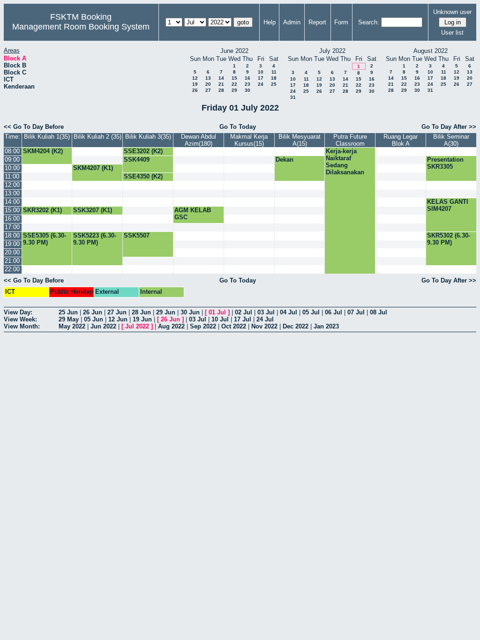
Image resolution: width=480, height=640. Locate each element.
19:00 (12, 243)
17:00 (12, 227)
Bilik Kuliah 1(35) (47, 136)
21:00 (12, 260)
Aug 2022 (171, 326)
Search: (368, 22)
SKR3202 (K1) (42, 210)
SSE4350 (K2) (143, 176)
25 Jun (68, 312)
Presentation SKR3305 (445, 163)
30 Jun (190, 312)
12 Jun (118, 319)
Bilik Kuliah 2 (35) (97, 136)
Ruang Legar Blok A (400, 140)
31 (293, 97)
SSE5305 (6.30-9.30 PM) (44, 239)
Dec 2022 (295, 326)
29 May (69, 319)
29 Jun (165, 312)
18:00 (12, 235)
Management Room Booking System (81, 26)
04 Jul (288, 312)
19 (195, 84)
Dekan (284, 159)
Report (317, 22)
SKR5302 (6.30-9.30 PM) (448, 239)
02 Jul (243, 312)
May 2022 (72, 326)
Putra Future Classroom (350, 140)
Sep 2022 (203, 326)
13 (208, 78)
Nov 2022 (264, 326)
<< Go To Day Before (34, 126)
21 (221, 84)
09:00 (12, 159)
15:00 (12, 210)
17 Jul (242, 319)
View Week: (20, 319)
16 (247, 78)
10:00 (12, 167)
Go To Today (237, 126)
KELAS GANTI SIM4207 (447, 205)
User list (452, 32)
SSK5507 (137, 235)
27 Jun (117, 312)
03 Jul (266, 312)
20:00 (12, 252)
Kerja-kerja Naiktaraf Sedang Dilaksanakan (345, 162)
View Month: (22, 326)
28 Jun (141, 312)
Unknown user (452, 11)
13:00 (12, 193)
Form (341, 22)
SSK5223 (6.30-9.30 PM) (94, 239)
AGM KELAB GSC (192, 214)
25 (274, 84)
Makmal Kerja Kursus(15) (249, 140)
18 (274, 78)
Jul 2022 (137, 326)
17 (260, 78)
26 (195, 90)
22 (234, 84)
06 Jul (333, 312)
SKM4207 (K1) (93, 167)
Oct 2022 (233, 326)
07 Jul (356, 312)
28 (221, 90)
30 (247, 90)
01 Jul (217, 312)
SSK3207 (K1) (92, 210)
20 (208, 84)
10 (260, 71)
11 (274, 71)
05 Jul (311, 312)
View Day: (18, 312)
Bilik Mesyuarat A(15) (299, 140)
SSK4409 (137, 159)
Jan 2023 (326, 326)
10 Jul (220, 319)
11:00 (12, 176)
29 (234, 90)
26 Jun (92, 312)
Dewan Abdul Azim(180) (198, 140)
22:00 (12, 269)
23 (247, 84)
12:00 (12, 184)
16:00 (12, 218)
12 (195, 78)
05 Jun (93, 319)
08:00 (12, 151)
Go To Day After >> (448, 126)
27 (208, 90)
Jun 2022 (103, 326)
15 (234, 78)
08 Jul (378, 312)
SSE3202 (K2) (143, 151)
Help (269, 22)
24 (260, 84)
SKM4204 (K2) (43, 151)
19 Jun (142, 319)
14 (221, 78)
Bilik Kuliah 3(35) (148, 136)
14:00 (12, 201)
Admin (291, 22)
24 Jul (265, 319)
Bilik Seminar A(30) (451, 140)
